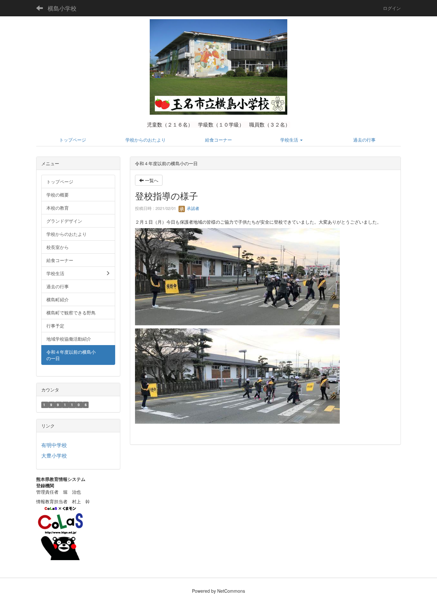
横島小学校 (62, 8)
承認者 (192, 208)
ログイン (392, 8)
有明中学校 (54, 445)
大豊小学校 (54, 455)
